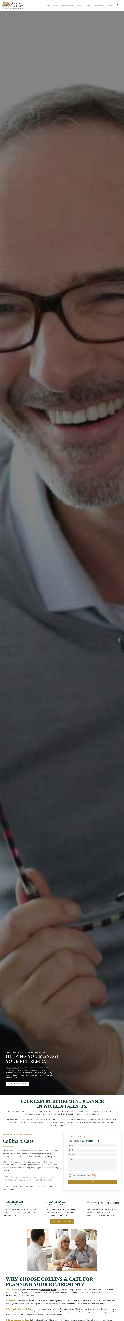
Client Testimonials (98, 5)
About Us (55, 5)
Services (79, 5)
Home (48, 5)
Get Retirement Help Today (62, 1221)
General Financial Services (17, 1083)
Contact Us (110, 5)
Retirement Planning (67, 5)
